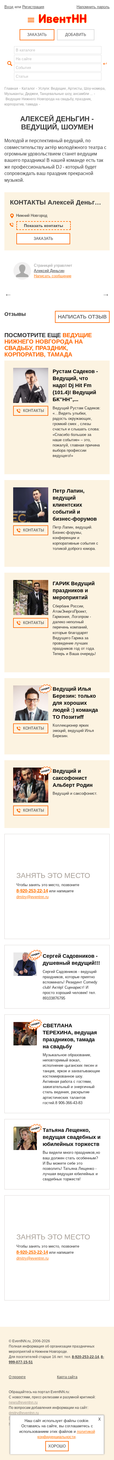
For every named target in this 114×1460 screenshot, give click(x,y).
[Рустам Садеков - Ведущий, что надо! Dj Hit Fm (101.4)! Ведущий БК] (30, 385)
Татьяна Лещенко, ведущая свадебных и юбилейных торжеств (72, 1137)
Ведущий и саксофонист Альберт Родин (73, 778)
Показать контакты (43, 225)
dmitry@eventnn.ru (32, 897)
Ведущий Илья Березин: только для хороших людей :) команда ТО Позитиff (75, 703)
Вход (8, 7)
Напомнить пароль (93, 7)
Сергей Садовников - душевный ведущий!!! (71, 959)
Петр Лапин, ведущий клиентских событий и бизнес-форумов (75, 505)
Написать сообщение (52, 276)
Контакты (33, 410)
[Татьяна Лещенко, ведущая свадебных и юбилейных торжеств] (25, 1138)
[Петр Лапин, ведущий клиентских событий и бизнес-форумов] (30, 504)
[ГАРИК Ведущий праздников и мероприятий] (30, 597)
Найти (9, 63)
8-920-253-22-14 (32, 890)
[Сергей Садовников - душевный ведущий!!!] (25, 964)
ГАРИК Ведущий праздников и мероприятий (74, 590)
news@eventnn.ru (23, 1402)
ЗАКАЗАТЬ (37, 34)
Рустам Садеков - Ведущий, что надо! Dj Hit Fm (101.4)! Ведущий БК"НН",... (75, 385)
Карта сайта (67, 1377)
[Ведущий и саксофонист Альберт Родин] (30, 785)
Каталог (28, 88)
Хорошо (57, 1446)
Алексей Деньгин (49, 271)
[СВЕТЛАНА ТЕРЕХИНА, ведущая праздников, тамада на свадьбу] (25, 1033)
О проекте (17, 1377)
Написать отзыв (82, 317)
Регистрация (33, 7)
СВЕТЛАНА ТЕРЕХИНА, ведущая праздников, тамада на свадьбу (70, 1036)
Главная (11, 88)
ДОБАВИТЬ (75, 34)
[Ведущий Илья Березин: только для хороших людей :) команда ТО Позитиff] (30, 703)
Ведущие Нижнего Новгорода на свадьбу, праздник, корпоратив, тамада (48, 345)
